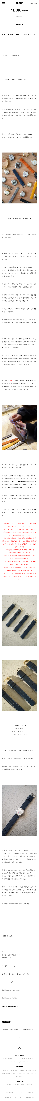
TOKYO (5, 1059)
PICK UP (30, 1029)
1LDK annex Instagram (11, 990)
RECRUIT (19, 1092)
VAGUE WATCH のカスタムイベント (19, 34)
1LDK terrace (13, 1059)
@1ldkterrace (21, 1073)
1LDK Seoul (24, 1062)
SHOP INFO (19, 16)
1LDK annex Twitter (10, 998)
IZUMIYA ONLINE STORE (19, 481)
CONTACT (29, 1092)
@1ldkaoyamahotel (8, 1073)
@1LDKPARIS (31, 1073)
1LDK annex (19, 11)
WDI (32, 1097)
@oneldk (6, 1070)
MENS (9, 1084)
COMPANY (10, 1092)
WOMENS (15, 1084)
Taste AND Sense (30, 1059)
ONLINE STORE (31, 3)
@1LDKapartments (17, 1070)
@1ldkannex (19, 1076)
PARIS (21, 1059)
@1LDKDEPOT (30, 1070)
